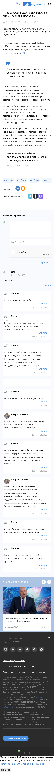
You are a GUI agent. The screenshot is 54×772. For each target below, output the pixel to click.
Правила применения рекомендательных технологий (24, 672)
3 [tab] (27, 753)
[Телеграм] (29, 196)
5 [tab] (32, 753)
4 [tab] (29, 753)
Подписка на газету (11, 642)
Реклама (18, 638)
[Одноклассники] (23, 188)
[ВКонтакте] (17, 188)
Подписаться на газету (16, 738)
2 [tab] (24, 753)
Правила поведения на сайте (14, 661)
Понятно (5, 770)
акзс (47, 180)
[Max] (40, 196)
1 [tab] (22, 753)
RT (24, 53)
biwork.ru (39, 697)
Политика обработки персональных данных (20, 666)
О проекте (7, 638)
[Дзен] (35, 196)
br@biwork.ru (8, 707)
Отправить (43, 262)
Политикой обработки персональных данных (23, 764)
